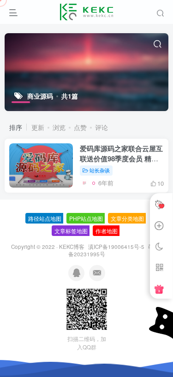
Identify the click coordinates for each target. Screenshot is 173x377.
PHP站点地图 (86, 218)
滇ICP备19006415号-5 (116, 246)
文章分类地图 (127, 218)
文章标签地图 (71, 231)
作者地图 (106, 231)
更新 (37, 127)
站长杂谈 (99, 170)
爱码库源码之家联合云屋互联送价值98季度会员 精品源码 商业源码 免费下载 (121, 158)
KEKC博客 (71, 246)
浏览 (59, 127)
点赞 (80, 127)
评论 (101, 127)
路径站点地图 (44, 218)
